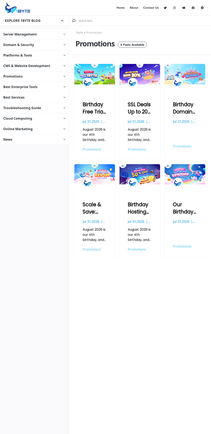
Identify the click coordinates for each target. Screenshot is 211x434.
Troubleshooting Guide (22, 108)
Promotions (13, 76)
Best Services (14, 97)
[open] (62, 21)
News (7, 139)
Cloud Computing (17, 118)
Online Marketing (18, 129)
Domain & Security (18, 44)
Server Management (20, 34)
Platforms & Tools (17, 55)
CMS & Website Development (26, 66)
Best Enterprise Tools (20, 87)
